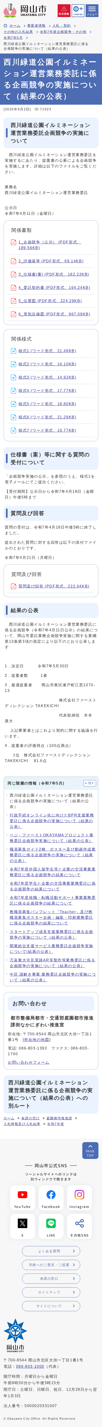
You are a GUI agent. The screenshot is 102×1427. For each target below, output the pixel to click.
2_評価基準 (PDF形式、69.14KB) (51, 261)
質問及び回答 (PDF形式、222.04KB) (54, 586)
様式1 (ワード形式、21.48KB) (47, 351)
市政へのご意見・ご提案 (49, 1265)
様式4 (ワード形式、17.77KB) (47, 391)
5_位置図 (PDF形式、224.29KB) (50, 301)
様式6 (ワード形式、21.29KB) (47, 417)
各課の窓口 (30, 1118)
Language (78, 14)
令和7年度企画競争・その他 (63, 32)
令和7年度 (55, 1124)
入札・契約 (61, 25)
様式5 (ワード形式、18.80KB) (47, 404)
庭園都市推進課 (59, 1118)
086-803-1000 (30, 1366)
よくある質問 (49, 1251)
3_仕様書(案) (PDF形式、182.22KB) (54, 274)
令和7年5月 (13, 38)
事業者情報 (36, 25)
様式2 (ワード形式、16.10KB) (47, 364)
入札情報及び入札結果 (22, 1124)
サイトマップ (49, 1292)
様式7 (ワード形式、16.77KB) (47, 430)
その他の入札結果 (18, 32)
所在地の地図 (36, 1040)
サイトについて (49, 1306)
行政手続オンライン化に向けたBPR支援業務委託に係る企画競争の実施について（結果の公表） (52, 821)
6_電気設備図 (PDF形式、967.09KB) (54, 314)
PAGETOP (90, 1153)
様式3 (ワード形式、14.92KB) (47, 377)
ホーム (15, 25)
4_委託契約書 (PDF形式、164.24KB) (54, 288)
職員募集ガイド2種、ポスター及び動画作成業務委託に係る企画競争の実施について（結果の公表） (53, 855)
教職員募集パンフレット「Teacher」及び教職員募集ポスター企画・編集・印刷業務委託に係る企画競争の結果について (51, 917)
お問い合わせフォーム (29, 1062)
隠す (91, 783)
